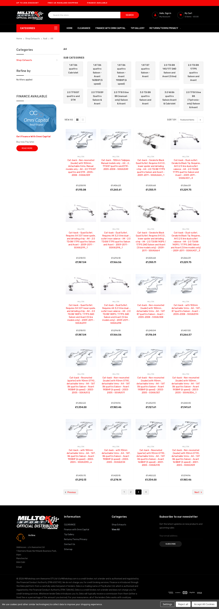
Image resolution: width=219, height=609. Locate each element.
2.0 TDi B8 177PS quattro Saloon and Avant (193, 72)
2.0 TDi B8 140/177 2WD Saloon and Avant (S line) (169, 71)
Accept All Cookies (204, 604)
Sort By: (172, 119)
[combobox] (84, 15)
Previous (71, 492)
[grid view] (77, 120)
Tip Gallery (138, 28)
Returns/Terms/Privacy (163, 28)
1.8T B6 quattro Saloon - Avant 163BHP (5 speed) (97, 74)
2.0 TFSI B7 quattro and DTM (73, 96)
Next (197, 492)
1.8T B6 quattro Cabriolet (73, 69)
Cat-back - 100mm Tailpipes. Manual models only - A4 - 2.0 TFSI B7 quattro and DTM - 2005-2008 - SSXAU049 (116, 162)
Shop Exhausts (24, 60)
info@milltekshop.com (33, 567)
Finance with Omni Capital (110, 28)
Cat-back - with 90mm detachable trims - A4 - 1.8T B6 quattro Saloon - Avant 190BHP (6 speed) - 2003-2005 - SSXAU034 (116, 452)
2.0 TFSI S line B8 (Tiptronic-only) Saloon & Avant (193, 100)
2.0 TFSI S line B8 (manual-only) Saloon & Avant (121, 98)
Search (130, 15)
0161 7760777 (36, 539)
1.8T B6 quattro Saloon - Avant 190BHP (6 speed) (121, 74)
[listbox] (190, 120)
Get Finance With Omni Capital (33, 136)
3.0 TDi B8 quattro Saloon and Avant (145, 98)
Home (70, 28)
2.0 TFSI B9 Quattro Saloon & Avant (97, 98)
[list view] (83, 120)
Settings (167, 604)
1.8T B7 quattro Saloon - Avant (145, 71)
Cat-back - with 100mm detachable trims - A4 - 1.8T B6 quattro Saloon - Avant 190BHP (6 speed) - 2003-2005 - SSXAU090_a (81, 452)
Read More (27, 148)
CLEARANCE (83, 28)
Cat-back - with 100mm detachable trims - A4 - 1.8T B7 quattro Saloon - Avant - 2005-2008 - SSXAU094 (186, 307)
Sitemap (68, 549)
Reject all (183, 604)
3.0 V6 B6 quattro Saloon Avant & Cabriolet (169, 98)
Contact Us (69, 544)
